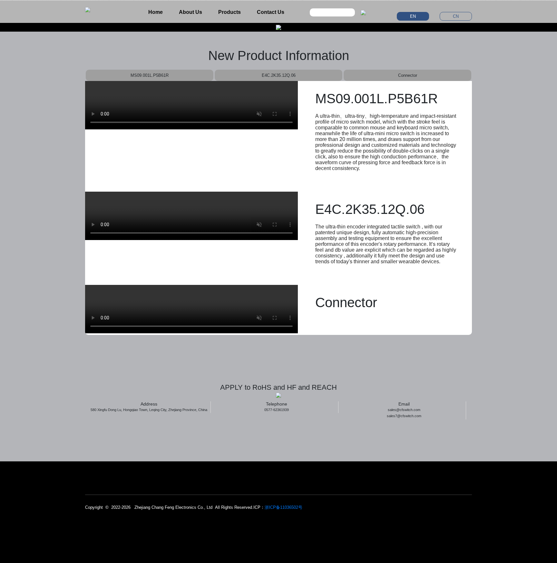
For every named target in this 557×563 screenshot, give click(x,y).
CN (456, 16)
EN (413, 16)
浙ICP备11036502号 (283, 507)
